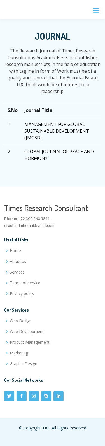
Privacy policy (22, 294)
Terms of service (25, 283)
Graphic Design (23, 364)
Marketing (19, 353)
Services (17, 272)
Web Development (27, 332)
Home (15, 251)
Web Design (21, 321)
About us (18, 261)
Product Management (30, 342)
